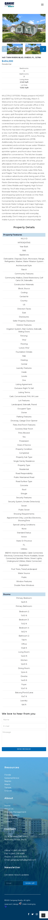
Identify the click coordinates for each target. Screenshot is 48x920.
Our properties (11, 818)
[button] (43, 49)
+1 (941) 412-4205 (19, 850)
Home (7, 805)
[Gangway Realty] (9, 4)
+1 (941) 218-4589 (16, 853)
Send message (24, 749)
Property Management (15, 812)
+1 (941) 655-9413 (19, 856)
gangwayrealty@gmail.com (23, 860)
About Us (8, 809)
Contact (8, 821)
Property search (11, 815)
